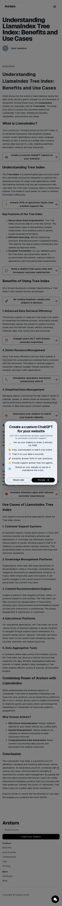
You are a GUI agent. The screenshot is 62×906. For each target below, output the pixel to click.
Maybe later (18, 480)
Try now (41, 480)
